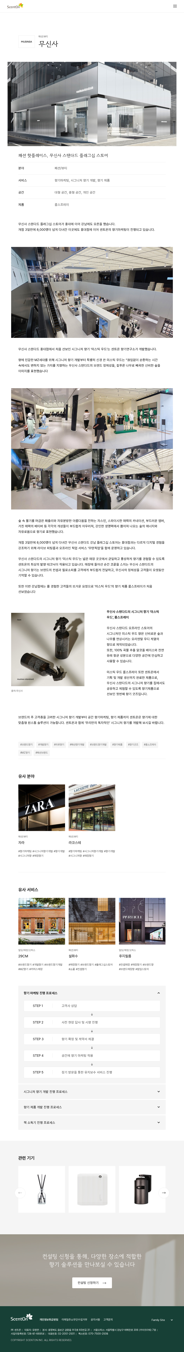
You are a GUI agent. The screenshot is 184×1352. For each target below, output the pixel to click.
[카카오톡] (155, 22)
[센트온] (15, 6)
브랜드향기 (27, 744)
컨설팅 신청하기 (89, 1283)
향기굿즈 (134, 744)
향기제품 (118, 744)
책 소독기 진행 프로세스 (39, 1122)
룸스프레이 (150, 744)
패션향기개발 (77, 744)
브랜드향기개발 (99, 744)
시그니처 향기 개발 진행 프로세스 (46, 1092)
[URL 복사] (171, 22)
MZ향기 (26, 752)
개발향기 (44, 744)
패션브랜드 (42, 752)
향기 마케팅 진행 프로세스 (41, 993)
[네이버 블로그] (163, 22)
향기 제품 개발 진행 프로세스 (43, 1107)
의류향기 (60, 744)
